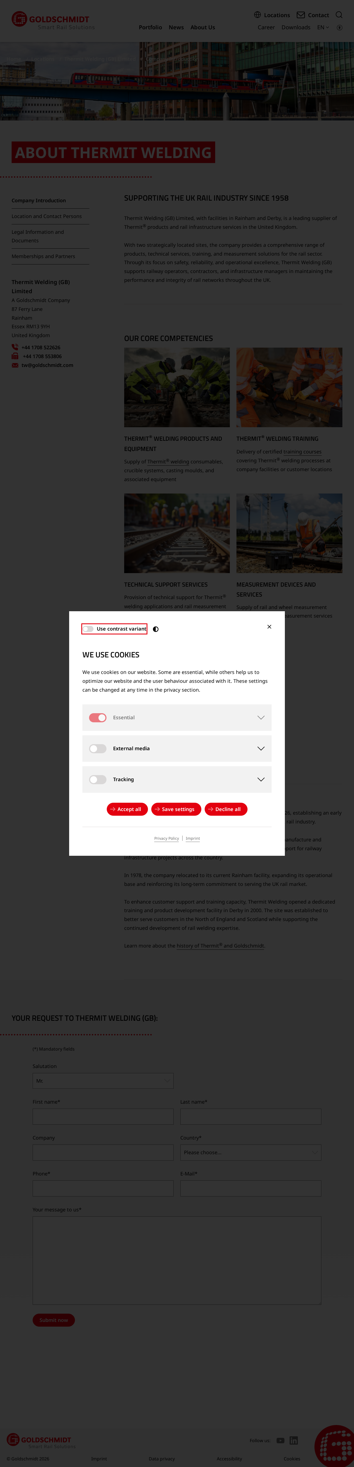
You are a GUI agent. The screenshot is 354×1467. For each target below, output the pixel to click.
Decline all (228, 809)
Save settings (178, 809)
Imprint (193, 838)
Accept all (129, 809)
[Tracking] (258, 779)
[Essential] (258, 717)
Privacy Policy (166, 838)
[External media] (258, 748)
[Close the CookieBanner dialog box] (269, 626)
